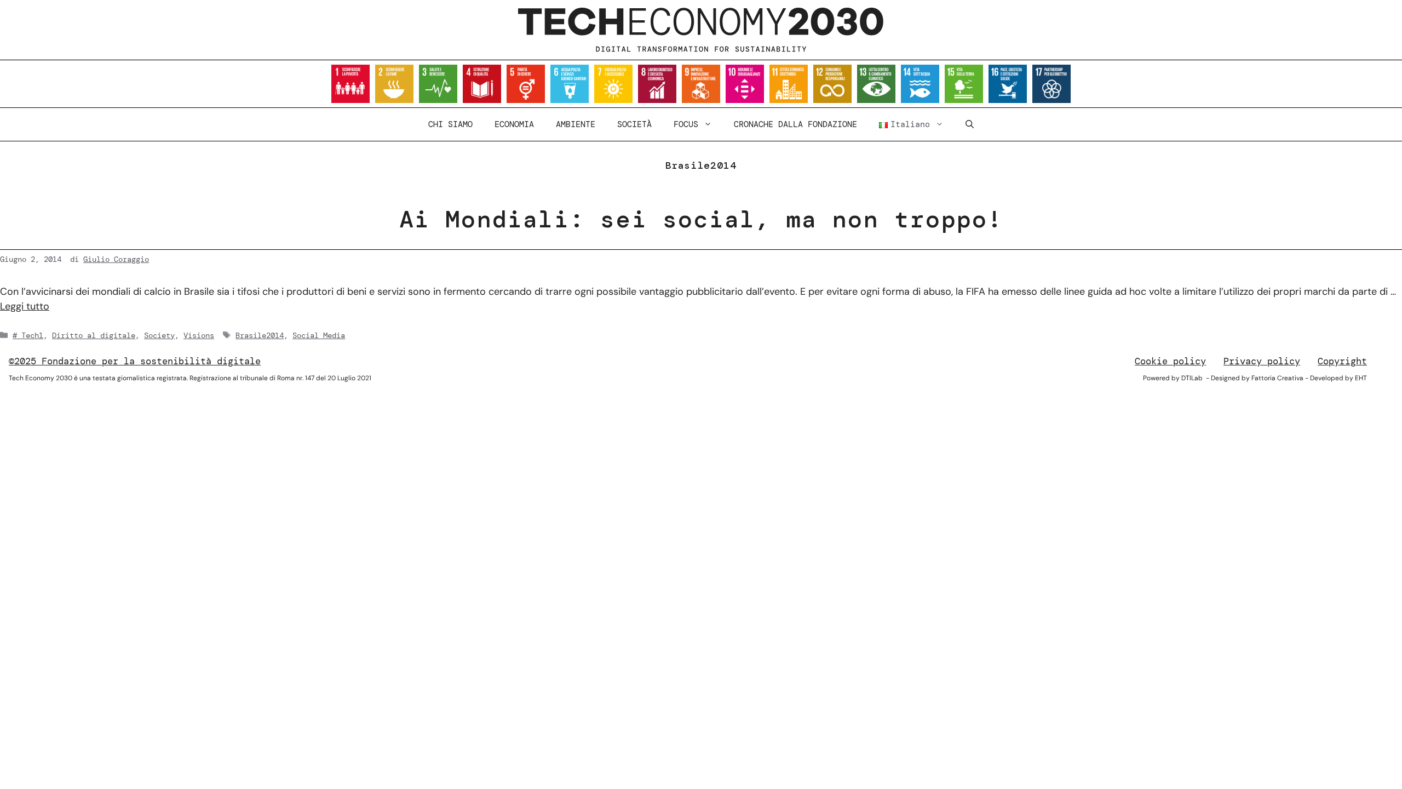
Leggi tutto (24, 306)
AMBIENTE (575, 124)
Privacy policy (1261, 361)
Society (159, 335)
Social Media (318, 335)
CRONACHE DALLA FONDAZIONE (795, 124)
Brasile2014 (259, 335)
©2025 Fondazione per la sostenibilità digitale (135, 361)
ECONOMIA (514, 124)
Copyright (1342, 361)
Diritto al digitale (93, 335)
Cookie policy (1170, 361)
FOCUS (686, 124)
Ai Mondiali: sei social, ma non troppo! (701, 219)
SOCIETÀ (634, 124)
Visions (198, 335)
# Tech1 (28, 335)
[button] (970, 124)
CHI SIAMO (450, 124)
